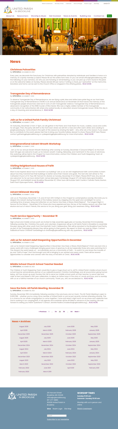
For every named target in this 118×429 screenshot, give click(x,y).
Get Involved (55, 16)
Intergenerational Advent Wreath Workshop (35, 143)
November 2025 (47, 334)
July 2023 (47, 360)
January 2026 (94, 330)
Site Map (96, 3)
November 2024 (47, 345)
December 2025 (24, 334)
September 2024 (94, 345)
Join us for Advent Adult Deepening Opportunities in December (45, 240)
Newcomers (22, 16)
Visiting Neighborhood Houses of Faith (32, 165)
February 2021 (94, 368)
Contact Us (99, 16)
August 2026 (23, 326)
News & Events (70, 16)
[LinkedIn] (59, 413)
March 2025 (47, 341)
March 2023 (24, 364)
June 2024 (70, 349)
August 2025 (23, 338)
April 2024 (23, 353)
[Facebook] (54, 413)
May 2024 (94, 349)
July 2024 (47, 349)
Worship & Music (38, 16)
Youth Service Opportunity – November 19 (33, 215)
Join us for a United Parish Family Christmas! (35, 119)
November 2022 (47, 364)
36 (64, 312)
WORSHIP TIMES (86, 392)
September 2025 (94, 334)
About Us (10, 16)
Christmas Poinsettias (22, 69)
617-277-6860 (52, 400)
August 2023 (23, 360)
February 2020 (24, 372)
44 (71, 312)
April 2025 (23, 341)
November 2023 (47, 357)
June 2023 (70, 360)
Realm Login (88, 3)
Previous (43, 312)
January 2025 (94, 341)
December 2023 (24, 357)
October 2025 (71, 334)
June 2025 (70, 338)
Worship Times (59, 3)
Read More (87, 84)
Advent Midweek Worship (24, 191)
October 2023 (71, 357)
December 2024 (24, 345)
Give (49, 409)
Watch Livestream (47, 3)
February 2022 (24, 368)
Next (76, 312)
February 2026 (70, 330)
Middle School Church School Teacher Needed (36, 264)
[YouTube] (48, 413)
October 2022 (71, 364)
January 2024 (94, 353)
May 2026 (94, 326)
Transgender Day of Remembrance (30, 93)
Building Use (85, 16)
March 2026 (47, 330)
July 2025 (47, 338)
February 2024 (70, 353)
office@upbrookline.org (56, 397)
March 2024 (47, 353)
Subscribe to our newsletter (58, 419)
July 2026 (47, 326)
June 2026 (70, 326)
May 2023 (94, 360)
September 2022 (94, 364)
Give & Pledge (78, 3)
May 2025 (94, 338)
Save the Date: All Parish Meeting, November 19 (36, 288)
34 (56, 312)
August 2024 (23, 349)
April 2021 (70, 368)
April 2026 (23, 330)
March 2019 (47, 372)
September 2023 (94, 357)
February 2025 (70, 341)
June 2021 (47, 368)
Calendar (68, 3)
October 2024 (71, 345)
